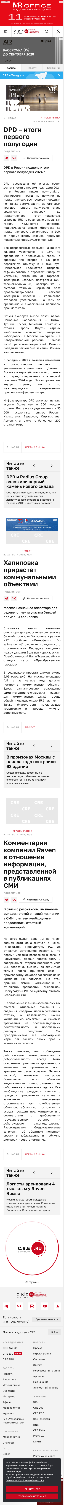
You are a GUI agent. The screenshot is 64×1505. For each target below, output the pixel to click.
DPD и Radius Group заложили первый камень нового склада (30, 490)
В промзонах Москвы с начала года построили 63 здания (30, 773)
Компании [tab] (51, 65)
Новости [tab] (30, 65)
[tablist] (30, 65)
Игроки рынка (48, 114)
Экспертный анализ (19, 1274)
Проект (27, 558)
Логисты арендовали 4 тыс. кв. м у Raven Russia (30, 1206)
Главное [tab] (10, 65)
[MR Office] (30, 12)
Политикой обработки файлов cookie (25, 1480)
